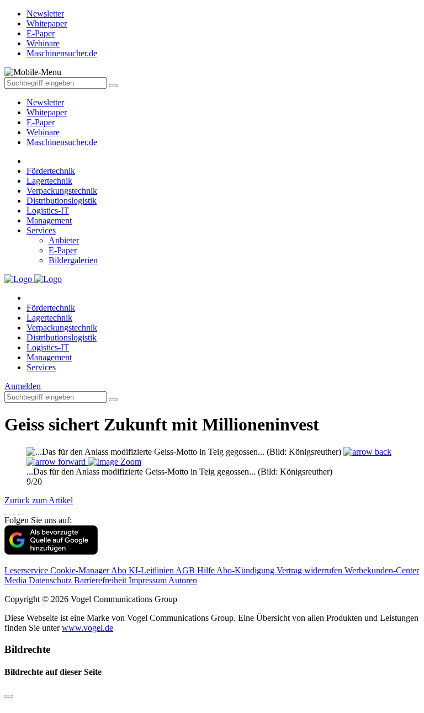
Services (41, 230)
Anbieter (64, 240)
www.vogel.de (87, 627)
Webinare (43, 132)
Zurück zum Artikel (38, 500)
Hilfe (206, 570)
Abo (120, 570)
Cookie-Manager (80, 570)
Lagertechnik (49, 180)
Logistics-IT (47, 210)
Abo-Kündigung (246, 570)
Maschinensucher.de (61, 142)
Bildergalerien (73, 260)
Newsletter (45, 102)
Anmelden (22, 386)
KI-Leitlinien (152, 570)
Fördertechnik (50, 170)
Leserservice (27, 570)
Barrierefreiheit (101, 580)
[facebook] (5, 510)
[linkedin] (19, 510)
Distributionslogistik (61, 200)
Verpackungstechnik (61, 190)
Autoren (182, 580)
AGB (186, 570)
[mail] (23, 510)
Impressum (148, 580)
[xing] (14, 510)
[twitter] (10, 510)
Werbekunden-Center (381, 570)
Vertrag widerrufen (310, 570)
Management (49, 220)
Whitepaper (46, 112)
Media (16, 580)
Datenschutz (51, 580)
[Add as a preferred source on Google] (51, 551)
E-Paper (40, 122)
